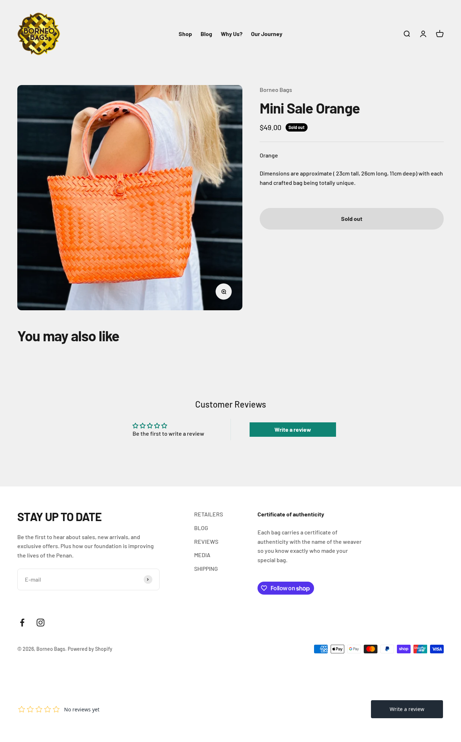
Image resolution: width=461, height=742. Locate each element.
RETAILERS (208, 514)
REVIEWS (206, 541)
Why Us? (231, 33)
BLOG (201, 527)
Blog (206, 33)
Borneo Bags (276, 89)
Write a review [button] (292, 429)
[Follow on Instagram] (40, 622)
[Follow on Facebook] (22, 622)
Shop (185, 33)
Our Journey (266, 33)
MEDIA (202, 554)
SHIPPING (206, 568)
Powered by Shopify (90, 649)
